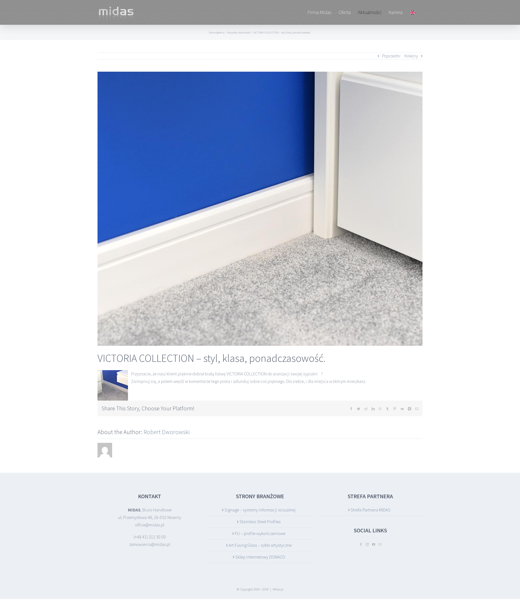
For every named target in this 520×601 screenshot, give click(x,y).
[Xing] (409, 408)
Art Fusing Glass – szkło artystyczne (260, 545)
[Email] (416, 408)
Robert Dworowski (167, 432)
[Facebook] (351, 408)
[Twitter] (358, 408)
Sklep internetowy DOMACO (260, 557)
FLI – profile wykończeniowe (260, 533)
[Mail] (379, 544)
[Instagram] (367, 544)
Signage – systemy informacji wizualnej (260, 510)
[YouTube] (373, 544)
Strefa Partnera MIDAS (370, 510)
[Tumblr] (387, 408)
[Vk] (402, 408)
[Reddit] (365, 408)
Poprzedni (391, 56)
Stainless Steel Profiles (260, 521)
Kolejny (411, 56)
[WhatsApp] (380, 408)
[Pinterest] (394, 408)
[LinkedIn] (373, 408)
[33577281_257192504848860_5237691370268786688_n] (260, 209)
